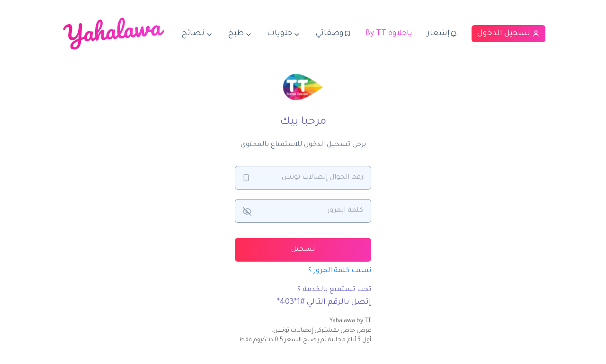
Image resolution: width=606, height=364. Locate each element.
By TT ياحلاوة (388, 33)
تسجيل (303, 250)
